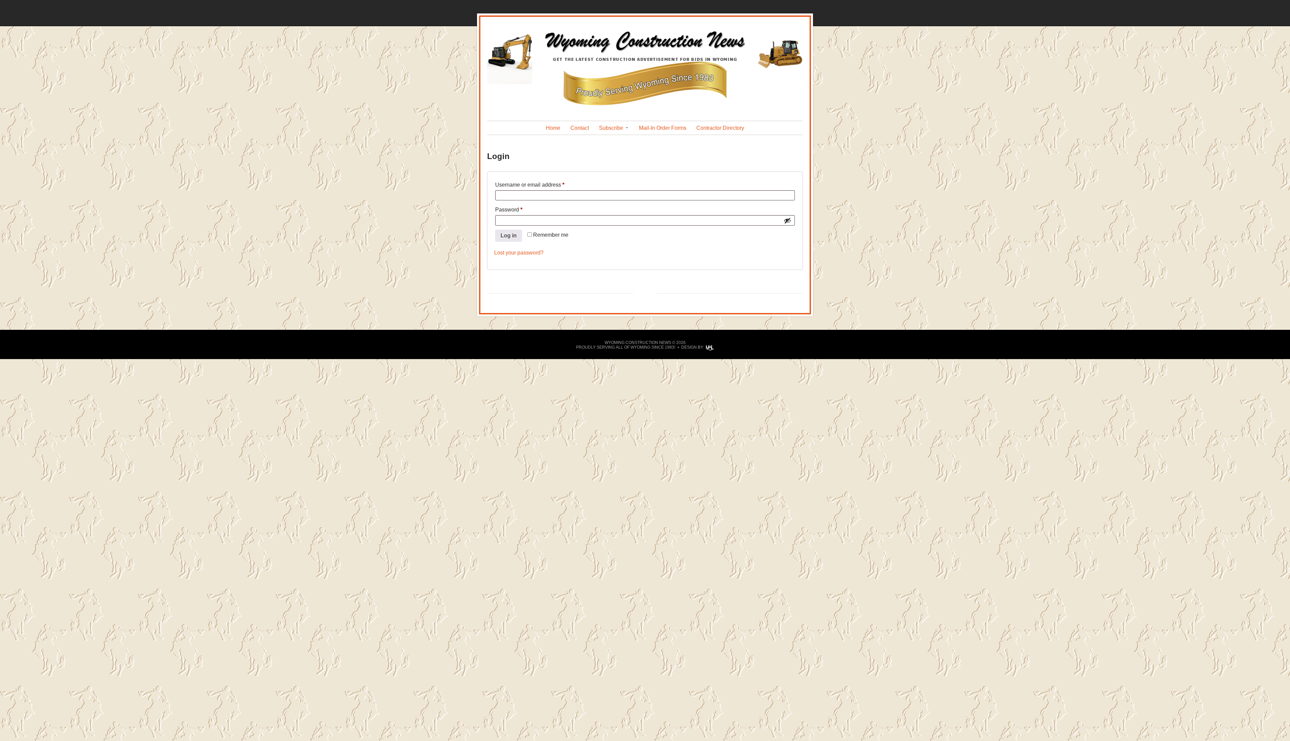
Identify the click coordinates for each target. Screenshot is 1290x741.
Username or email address (540, 185)
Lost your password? (519, 253)
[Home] (645, 52)
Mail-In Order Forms (662, 128)
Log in (509, 235)
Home (553, 128)
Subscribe (611, 128)
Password (519, 209)
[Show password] (787, 220)
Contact (579, 128)
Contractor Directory (720, 128)
